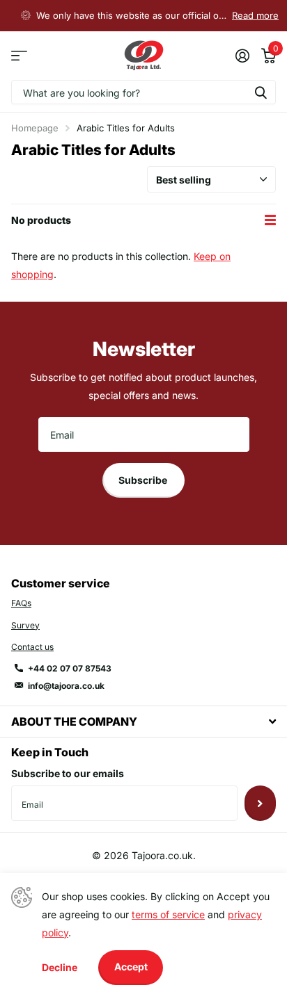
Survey (25, 625)
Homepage (35, 127)
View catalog (19, 56)
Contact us (32, 647)
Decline (59, 967)
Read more (255, 15)
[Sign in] (242, 55)
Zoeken (260, 92)
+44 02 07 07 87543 (69, 668)
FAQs (21, 603)
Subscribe (143, 480)
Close (143, 721)
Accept (131, 966)
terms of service (168, 914)
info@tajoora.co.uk (66, 686)
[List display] (270, 220)
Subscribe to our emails (67, 773)
